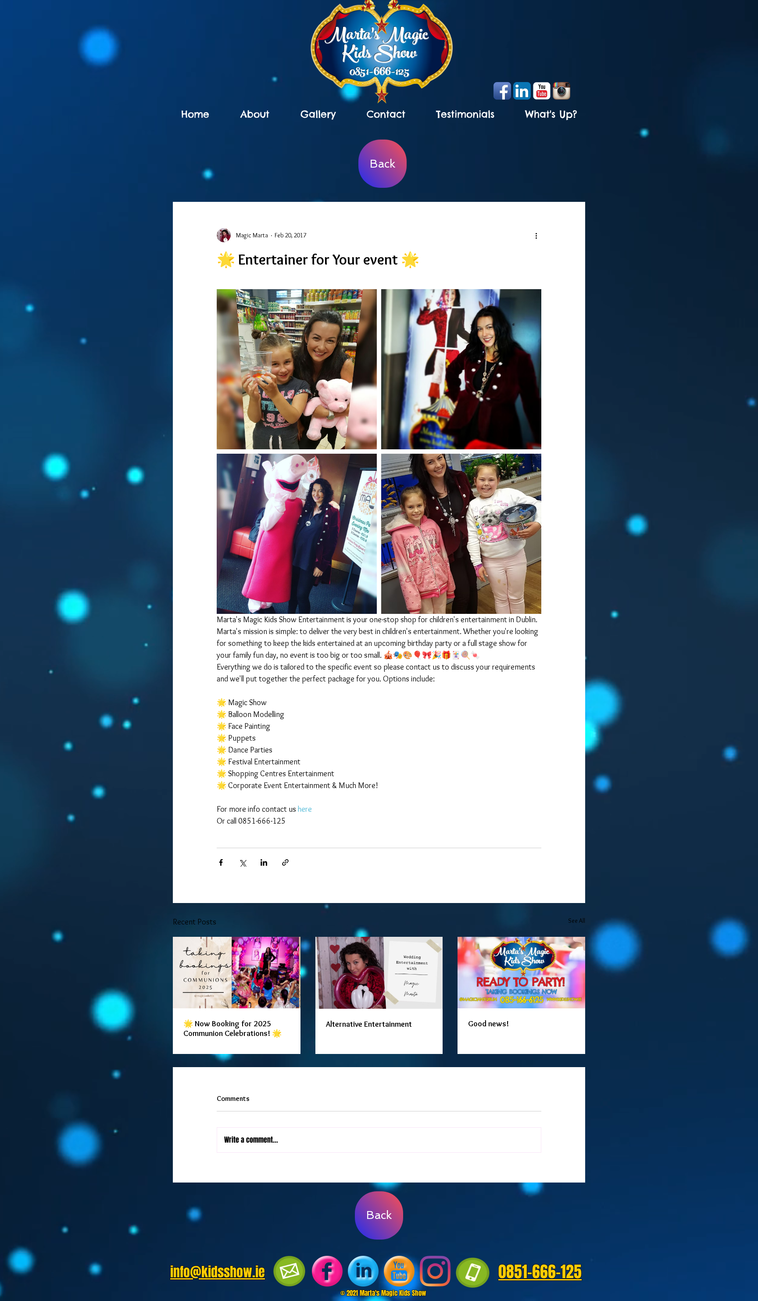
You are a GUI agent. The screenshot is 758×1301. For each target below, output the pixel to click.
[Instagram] (435, 1271)
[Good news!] (521, 972)
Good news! (488, 1024)
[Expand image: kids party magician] (461, 369)
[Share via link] (285, 862)
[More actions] (536, 235)
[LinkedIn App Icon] (522, 91)
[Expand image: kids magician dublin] (297, 369)
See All (576, 921)
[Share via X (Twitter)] (242, 862)
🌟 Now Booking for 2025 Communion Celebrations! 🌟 (232, 1028)
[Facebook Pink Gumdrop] (327, 1271)
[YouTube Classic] (542, 91)
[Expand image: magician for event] (297, 534)
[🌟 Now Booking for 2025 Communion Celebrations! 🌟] (236, 972)
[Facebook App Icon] (502, 91)
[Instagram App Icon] (561, 91)
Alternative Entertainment (369, 1024)
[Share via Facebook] (221, 862)
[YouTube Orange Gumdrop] (399, 1271)
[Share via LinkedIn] (264, 862)
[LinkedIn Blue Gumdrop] (363, 1271)
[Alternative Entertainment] (379, 973)
